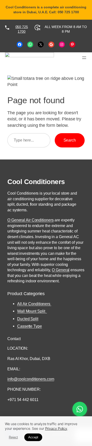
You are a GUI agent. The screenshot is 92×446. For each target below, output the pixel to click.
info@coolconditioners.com (30, 379)
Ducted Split (27, 319)
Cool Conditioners (36, 182)
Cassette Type (29, 326)
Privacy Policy (56, 428)
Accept (33, 437)
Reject (13, 437)
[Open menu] (84, 58)
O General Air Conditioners (30, 220)
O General (60, 270)
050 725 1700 (21, 29)
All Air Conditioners (34, 304)
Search (70, 140)
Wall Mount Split (32, 311)
